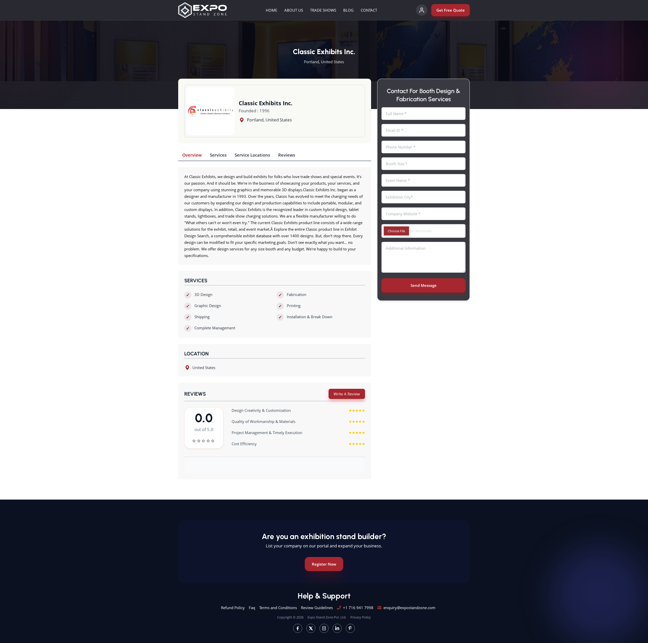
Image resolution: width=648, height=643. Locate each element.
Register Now (324, 564)
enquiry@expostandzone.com (409, 607)
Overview (192, 155)
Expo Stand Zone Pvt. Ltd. (327, 617)
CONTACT (369, 10)
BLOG (348, 10)
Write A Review (347, 393)
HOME (271, 10)
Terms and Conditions (278, 607)
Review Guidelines (317, 607)
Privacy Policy (360, 617)
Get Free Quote (450, 10)
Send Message (424, 285)
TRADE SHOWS (323, 10)
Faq (252, 607)
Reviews (286, 155)
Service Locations (252, 155)
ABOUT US (293, 10)
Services (218, 155)
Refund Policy (233, 607)
